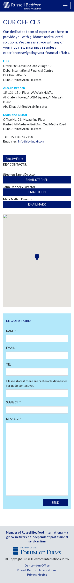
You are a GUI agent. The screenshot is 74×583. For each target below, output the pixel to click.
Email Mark (37, 204)
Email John (37, 192)
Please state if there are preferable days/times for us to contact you (36, 383)
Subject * (13, 402)
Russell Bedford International (37, 570)
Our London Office (37, 565)
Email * (11, 347)
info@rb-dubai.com (31, 141)
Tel (8, 364)
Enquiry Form (14, 158)
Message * (14, 419)
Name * (11, 331)
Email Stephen (37, 179)
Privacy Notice (37, 574)
